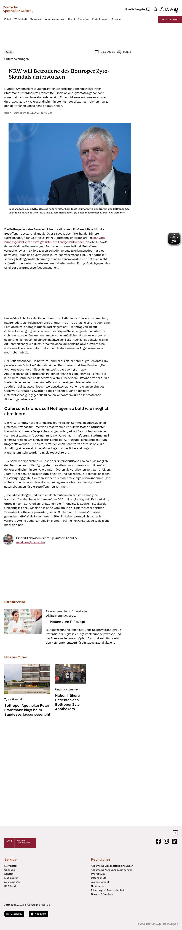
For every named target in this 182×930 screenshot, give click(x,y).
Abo (170, 19)
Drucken (126, 52)
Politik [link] (9, 52)
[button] (18, 9)
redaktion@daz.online (30, 542)
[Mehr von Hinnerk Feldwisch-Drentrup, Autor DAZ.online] (8, 540)
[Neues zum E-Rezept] (23, 627)
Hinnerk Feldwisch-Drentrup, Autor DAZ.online (47, 538)
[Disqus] (67, 771)
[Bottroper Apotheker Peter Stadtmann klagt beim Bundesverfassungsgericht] (27, 679)
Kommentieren (107, 52)
